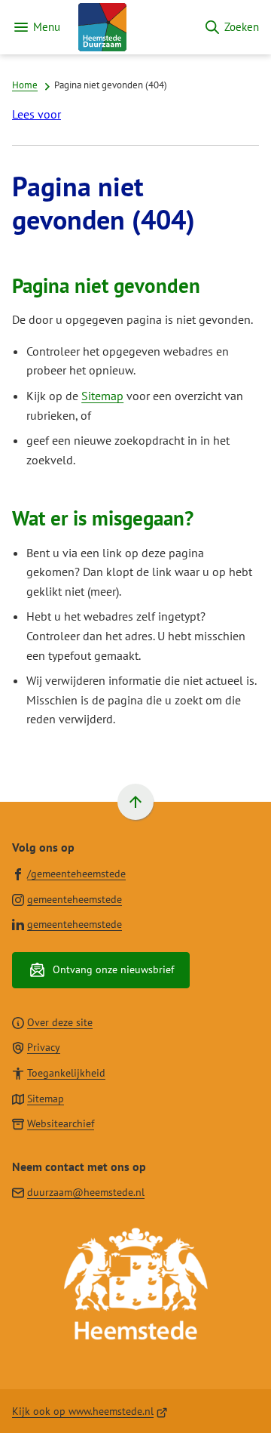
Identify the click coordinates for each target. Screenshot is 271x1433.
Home (25, 84)
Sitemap (102, 395)
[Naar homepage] (131, 27)
